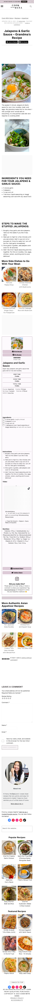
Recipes (17, 18)
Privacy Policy (17, 998)
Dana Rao (11, 393)
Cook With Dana (7, 18)
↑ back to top (17, 982)
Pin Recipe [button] (17, 355)
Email (4, 732)
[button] (14, 357)
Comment (6, 702)
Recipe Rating (6, 696)
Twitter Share (17, 572)
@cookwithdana (10, 511)
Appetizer (25, 18)
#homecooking (23, 515)
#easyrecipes (9, 517)
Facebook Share (17, 568)
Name (4, 725)
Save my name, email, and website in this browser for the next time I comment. (18, 741)
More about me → (17, 804)
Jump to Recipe (12, 42)
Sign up (24, 1)
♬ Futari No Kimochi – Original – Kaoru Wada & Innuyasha (17, 521)
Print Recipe (24, 42)
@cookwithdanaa (10, 590)
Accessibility (17, 1000)
